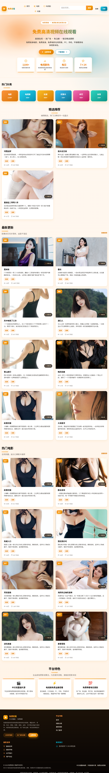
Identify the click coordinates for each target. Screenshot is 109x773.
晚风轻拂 (61, 371)
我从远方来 (62, 151)
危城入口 (7, 541)
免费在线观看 (101, 765)
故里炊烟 (7, 423)
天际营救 (7, 592)
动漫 (38, 11)
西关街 (6, 269)
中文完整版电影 (81, 765)
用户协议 (9, 756)
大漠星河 (61, 423)
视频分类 (59, 723)
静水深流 (61, 490)
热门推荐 (59, 730)
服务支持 (9, 746)
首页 (28, 6)
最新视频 (59, 727)
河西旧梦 (7, 151)
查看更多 (104, 233)
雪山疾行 (7, 371)
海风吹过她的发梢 (65, 592)
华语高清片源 (92, 765)
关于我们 (9, 753)
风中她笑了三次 (10, 320)
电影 (37, 6)
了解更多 (61, 52)
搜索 (89, 8)
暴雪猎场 (61, 643)
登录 (96, 9)
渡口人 (60, 320)
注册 (104, 9)
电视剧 (48, 6)
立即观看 (47, 52)
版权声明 (9, 750)
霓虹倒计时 (62, 541)
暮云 (59, 269)
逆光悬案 (7, 643)
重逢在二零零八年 (11, 202)
